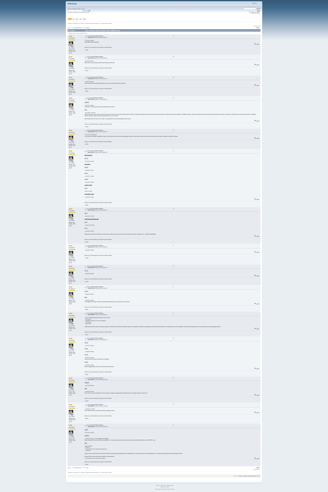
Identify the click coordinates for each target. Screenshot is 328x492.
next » (259, 25)
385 (73, 27)
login (79, 8)
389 (81, 27)
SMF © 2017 (163, 485)
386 (75, 27)
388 (79, 27)
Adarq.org (71, 4)
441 (84, 27)
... (72, 27)
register (83, 8)
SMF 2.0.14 (158, 485)
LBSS (70, 36)
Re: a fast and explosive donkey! (95, 36)
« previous (255, 25)
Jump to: (235, 476)
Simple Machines (170, 485)
